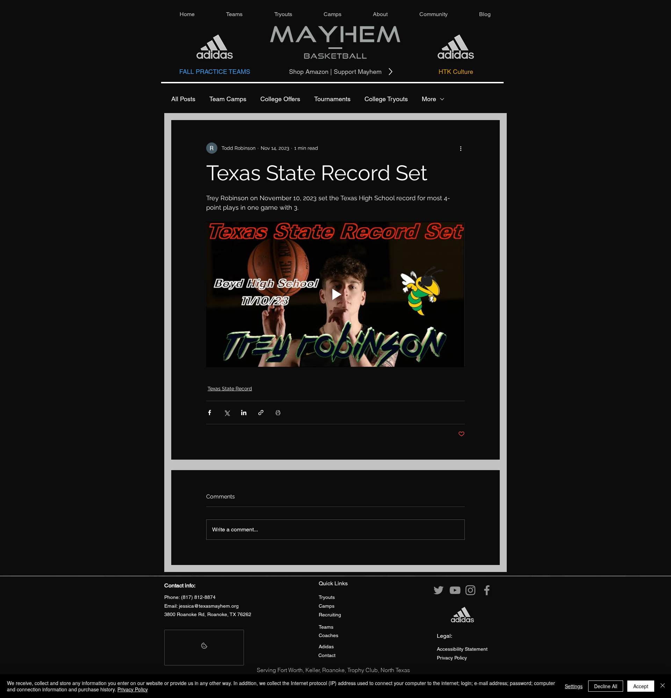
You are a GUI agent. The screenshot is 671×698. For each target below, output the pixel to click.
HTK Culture (456, 71)
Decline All (605, 686)
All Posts (183, 99)
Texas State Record (230, 388)
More (429, 99)
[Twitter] (438, 590)
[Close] (662, 686)
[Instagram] (470, 590)
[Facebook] (486, 590)
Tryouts (327, 597)
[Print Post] (278, 412)
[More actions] (460, 148)
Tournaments (332, 99)
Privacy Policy (132, 689)
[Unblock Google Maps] (204, 647)
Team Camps (227, 99)
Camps (326, 606)
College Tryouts (386, 99)
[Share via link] (261, 412)
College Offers (280, 99)
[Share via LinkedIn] (243, 412)
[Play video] (335, 294)
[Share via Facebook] (209, 412)
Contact (327, 655)
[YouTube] (455, 590)
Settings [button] (574, 686)
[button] (234, 14)
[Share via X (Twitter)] (226, 412)
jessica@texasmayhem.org (209, 606)
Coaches (328, 635)
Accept (640, 686)
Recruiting (330, 614)
